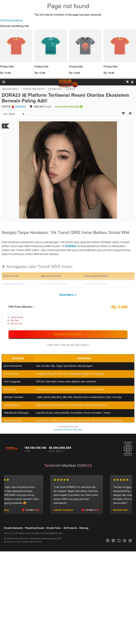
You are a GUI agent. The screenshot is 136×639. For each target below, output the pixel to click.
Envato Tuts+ (53, 527)
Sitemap (84, 527)
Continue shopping (11, 20)
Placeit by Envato (34, 527)
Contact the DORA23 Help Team (68, 429)
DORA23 (20, 106)
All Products (70, 527)
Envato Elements (13, 527)
